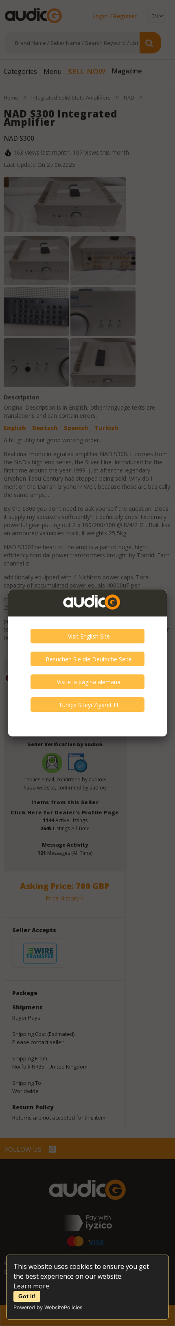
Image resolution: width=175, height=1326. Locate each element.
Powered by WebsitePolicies (48, 1307)
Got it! (27, 1296)
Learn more (31, 1286)
